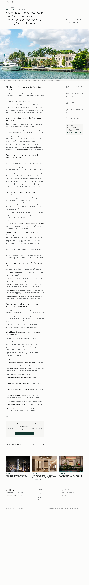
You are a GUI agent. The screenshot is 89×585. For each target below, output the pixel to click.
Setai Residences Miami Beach (23, 149)
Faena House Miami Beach (32, 147)
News (76, 2)
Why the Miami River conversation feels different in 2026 (74, 87)
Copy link (70, 118)
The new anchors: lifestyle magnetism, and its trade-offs (74, 97)
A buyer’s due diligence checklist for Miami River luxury (74, 103)
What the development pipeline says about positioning (74, 100)
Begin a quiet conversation (24, 433)
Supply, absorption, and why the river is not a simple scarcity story (74, 90)
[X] (12, 496)
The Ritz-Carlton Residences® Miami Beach (27, 223)
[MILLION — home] (9, 2)
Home (7, 7)
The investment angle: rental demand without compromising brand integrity (73, 106)
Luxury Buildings (38, 2)
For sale (62, 2)
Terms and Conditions (64, 508)
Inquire (80, 2)
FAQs (67, 112)
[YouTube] (15, 496)
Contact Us (20, 495)
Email (76, 118)
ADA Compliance (51, 508)
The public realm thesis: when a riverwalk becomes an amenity (74, 94)
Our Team (56, 2)
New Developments (48, 2)
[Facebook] (7, 496)
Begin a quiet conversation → (74, 132)
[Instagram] (9, 496)
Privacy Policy (57, 508)
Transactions (69, 2)
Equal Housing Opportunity (73, 508)
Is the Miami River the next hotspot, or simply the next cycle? (74, 110)
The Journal (11, 7)
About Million (81, 508)
